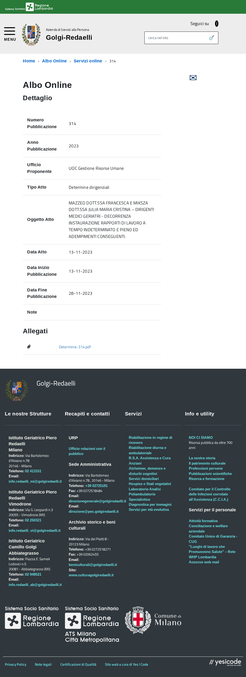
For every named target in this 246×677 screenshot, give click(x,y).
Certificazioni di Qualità (78, 664)
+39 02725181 (96, 486)
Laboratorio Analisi (145, 489)
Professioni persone (206, 468)
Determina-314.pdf (75, 347)
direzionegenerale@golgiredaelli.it (97, 501)
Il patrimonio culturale (207, 463)
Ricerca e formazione (206, 479)
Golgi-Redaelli (69, 37)
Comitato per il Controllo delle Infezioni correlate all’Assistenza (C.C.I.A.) (209, 494)
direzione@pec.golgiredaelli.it (94, 511)
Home (29, 61)
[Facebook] (216, 23)
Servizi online (88, 61)
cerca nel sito (158, 37)
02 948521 (33, 574)
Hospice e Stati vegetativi (150, 484)
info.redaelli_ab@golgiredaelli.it (35, 585)
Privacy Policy (15, 664)
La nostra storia (202, 458)
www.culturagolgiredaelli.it (91, 575)
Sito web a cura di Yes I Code (126, 664)
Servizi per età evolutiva (149, 509)
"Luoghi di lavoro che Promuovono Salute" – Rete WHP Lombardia (212, 552)
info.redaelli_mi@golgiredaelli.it (35, 481)
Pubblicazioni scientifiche (210, 474)
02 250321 (33, 520)
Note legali (43, 664)
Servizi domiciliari (144, 479)
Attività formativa (203, 521)
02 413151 (33, 471)
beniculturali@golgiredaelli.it (93, 565)
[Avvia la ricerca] (212, 37)
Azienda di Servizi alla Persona (67, 29)
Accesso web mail (204, 562)
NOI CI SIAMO (201, 437)
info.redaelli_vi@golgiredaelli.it (35, 530)
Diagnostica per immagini (150, 504)
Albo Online (54, 61)
